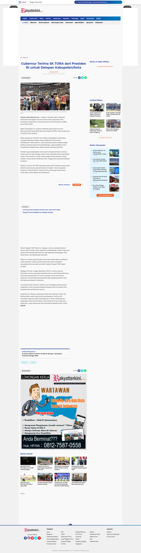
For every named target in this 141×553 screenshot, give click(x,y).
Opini (82, 18)
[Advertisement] (86, 10)
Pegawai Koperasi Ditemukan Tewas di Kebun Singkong (96, 130)
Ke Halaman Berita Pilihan (105, 66)
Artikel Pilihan (96, 100)
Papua (77, 539)
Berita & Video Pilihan (99, 62)
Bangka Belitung (80, 532)
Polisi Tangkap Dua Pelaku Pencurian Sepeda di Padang (95, 114)
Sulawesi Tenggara (80, 541)
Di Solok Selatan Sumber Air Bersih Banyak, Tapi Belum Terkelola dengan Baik (42, 355)
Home (24, 2)
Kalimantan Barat (95, 534)
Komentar (27, 78)
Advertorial (33, 18)
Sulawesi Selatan (51, 541)
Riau (91, 539)
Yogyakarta (78, 544)
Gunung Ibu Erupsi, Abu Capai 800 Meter (100, 160)
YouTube (40, 540)
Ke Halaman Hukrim (105, 137)
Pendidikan (80, 22)
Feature (33, 22)
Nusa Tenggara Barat (53, 539)
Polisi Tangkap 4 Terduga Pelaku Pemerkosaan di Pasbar (113, 114)
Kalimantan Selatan (52, 536)
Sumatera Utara (51, 544)
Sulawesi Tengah (66, 541)
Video (26, 22)
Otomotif (70, 22)
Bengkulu (49, 534)
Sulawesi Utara (94, 541)
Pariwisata (90, 18)
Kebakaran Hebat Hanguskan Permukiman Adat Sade (93, 2)
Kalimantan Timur (66, 536)
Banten (92, 532)
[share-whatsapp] (85, 77)
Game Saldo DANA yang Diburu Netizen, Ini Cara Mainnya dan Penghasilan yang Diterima (100, 169)
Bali (62, 532)
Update (77, 184)
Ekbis (41, 18)
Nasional (66, 18)
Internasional (44, 22)
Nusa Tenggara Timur (67, 539)
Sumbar (33, 362)
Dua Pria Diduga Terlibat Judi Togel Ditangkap (99, 187)
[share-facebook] (79, 77)
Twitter (36, 540)
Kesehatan (57, 18)
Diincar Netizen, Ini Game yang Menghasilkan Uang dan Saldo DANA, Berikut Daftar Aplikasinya (99, 152)
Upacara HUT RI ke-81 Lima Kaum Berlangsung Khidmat (100, 178)
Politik (98, 18)
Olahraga (74, 18)
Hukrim (48, 18)
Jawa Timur (78, 534)
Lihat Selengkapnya (105, 195)
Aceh (48, 532)
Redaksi (109, 532)
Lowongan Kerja (57, 22)
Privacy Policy (111, 536)
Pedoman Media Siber (113, 534)
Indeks (24, 18)
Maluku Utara (94, 536)
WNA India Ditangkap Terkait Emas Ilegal (112, 129)
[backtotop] (70, 525)
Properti (90, 22)
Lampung (78, 536)
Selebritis (99, 22)
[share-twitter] (82, 77)
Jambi (63, 534)
